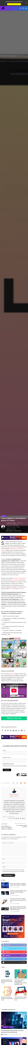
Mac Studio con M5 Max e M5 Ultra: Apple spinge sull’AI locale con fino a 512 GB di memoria (18, 908)
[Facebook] (2, 730)
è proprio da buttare (19, 578)
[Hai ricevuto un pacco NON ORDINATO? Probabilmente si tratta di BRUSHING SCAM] (21, 974)
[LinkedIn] (13, 730)
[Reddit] (19, 730)
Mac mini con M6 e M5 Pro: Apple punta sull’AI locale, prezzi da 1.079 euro (18, 900)
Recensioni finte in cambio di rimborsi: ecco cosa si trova (21, 998)
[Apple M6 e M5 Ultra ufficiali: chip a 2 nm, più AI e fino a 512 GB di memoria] (5, 893)
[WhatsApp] (24, 730)
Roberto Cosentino (11, 523)
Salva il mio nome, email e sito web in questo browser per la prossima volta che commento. (14, 870)
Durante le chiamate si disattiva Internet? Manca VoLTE (7, 998)
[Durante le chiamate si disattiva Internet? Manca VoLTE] (7, 991)
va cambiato (15, 580)
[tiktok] (14, 962)
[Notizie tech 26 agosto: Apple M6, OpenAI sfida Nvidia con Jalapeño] (5, 885)
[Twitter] (17, 783)
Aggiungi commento (11, 529)
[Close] (26, 3)
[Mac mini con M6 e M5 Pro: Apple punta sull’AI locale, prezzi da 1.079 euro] (5, 901)
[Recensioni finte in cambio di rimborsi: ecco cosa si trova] (21, 991)
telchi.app (12, 674)
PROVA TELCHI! (14, 718)
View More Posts (14, 796)
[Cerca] (23, 8)
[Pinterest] (8, 730)
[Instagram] (11, 730)
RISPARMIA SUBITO (14, 4)
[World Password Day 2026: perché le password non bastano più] (14, 1020)
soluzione (21, 588)
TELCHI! (11, 588)
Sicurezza (5, 1027)
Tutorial (3, 516)
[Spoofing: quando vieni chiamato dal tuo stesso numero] (7, 974)
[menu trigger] (26, 8)
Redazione (5, 1034)
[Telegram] (21, 730)
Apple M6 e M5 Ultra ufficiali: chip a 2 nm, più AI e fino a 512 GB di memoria (18, 892)
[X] (5, 730)
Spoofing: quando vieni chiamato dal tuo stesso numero (7, 981)
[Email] (24, 783)
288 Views (16, 525)
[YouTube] (16, 730)
